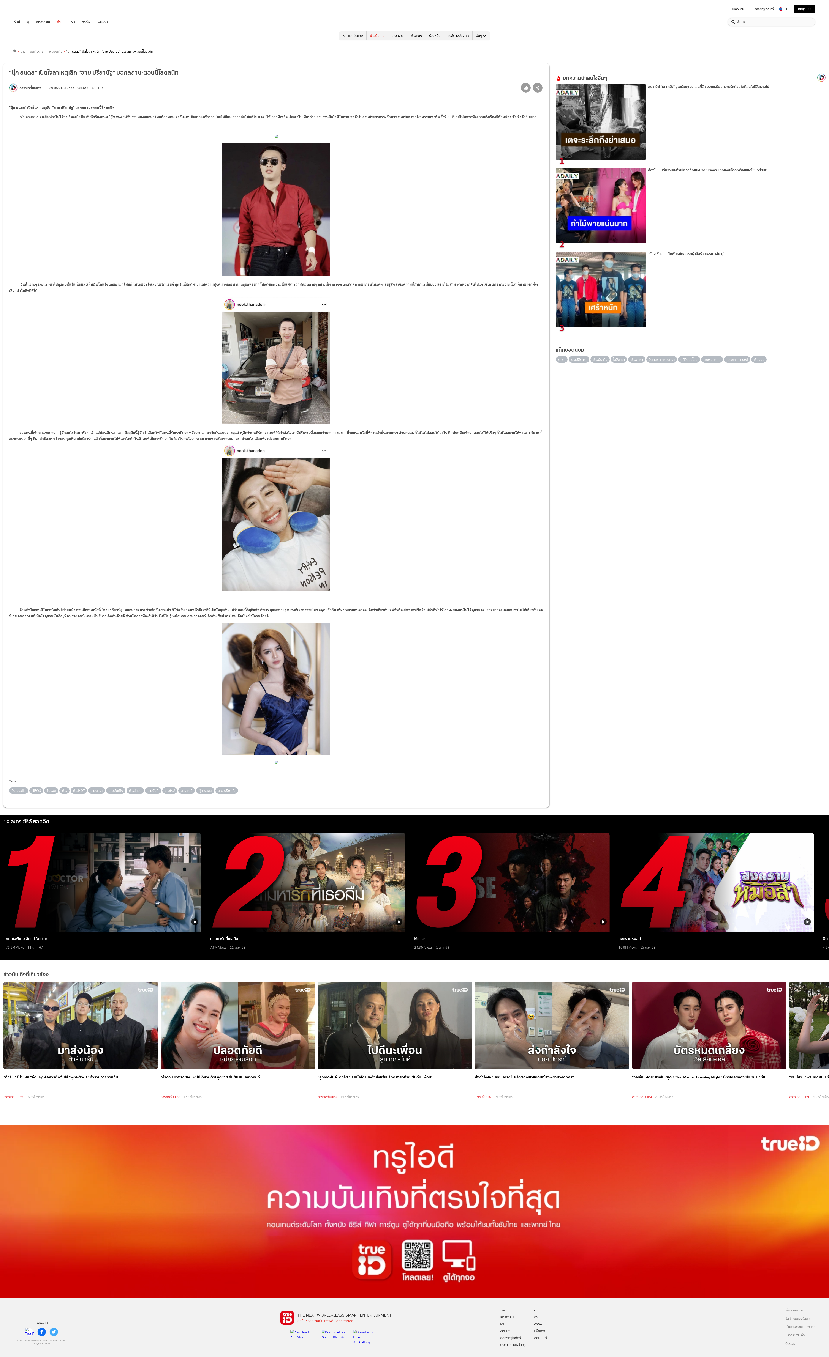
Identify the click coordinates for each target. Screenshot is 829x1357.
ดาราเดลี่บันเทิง (13, 1097)
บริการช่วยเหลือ (795, 1335)
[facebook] (41, 1332)
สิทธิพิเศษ (43, 22)
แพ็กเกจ (539, 1331)
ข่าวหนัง (416, 35)
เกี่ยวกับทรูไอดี (794, 1310)
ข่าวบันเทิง (377, 35)
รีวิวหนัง (434, 35)
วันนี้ (17, 22)
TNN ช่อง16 (483, 1097)
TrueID (27, 9)
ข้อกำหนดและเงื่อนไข (797, 1319)
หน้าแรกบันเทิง (353, 35)
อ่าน (60, 22)
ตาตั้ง (86, 22)
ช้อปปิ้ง (505, 1331)
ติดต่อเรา (791, 1343)
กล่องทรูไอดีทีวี (510, 1337)
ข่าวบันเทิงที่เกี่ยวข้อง (26, 974)
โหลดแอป (738, 9)
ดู (28, 22)
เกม (72, 22)
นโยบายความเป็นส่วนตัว (800, 1327)
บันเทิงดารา (37, 51)
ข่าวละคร (398, 35)
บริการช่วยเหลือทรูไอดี (515, 1344)
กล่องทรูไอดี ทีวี (764, 9)
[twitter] (53, 1332)
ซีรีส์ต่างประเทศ (458, 35)
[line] (29, 1332)
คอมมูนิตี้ (540, 1337)
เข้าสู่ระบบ (804, 8)
